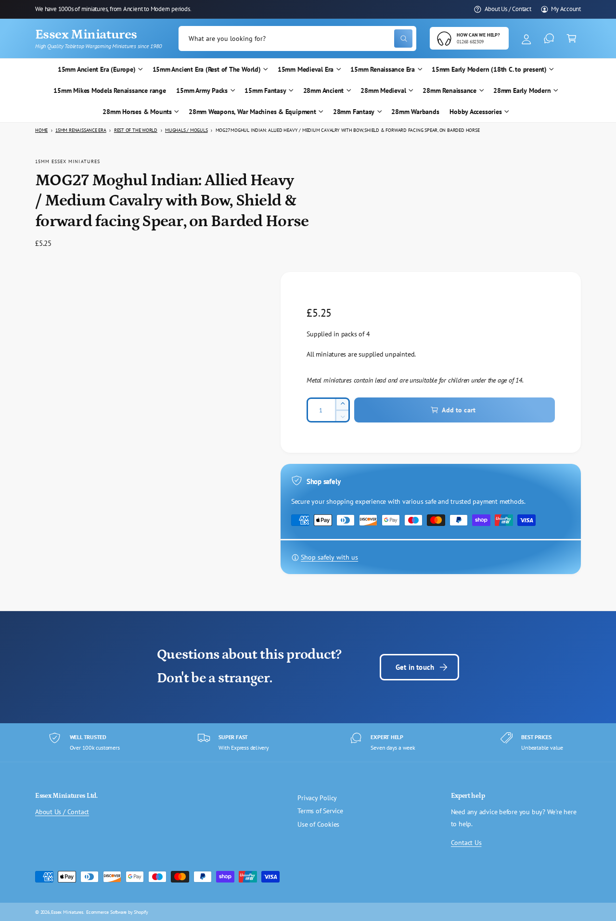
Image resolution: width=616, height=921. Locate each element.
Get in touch (415, 667)
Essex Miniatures (67, 911)
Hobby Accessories (475, 111)
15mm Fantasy (265, 90)
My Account (566, 9)
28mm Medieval (383, 90)
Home (41, 130)
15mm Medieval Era (306, 69)
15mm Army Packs (202, 90)
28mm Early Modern (522, 90)
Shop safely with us (329, 557)
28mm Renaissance (449, 90)
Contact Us (466, 842)
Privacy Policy (317, 797)
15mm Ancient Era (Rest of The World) (207, 69)
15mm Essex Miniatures (67, 161)
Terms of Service (320, 810)
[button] (571, 38)
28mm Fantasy (353, 111)
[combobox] (297, 38)
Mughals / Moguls (186, 130)
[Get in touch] (549, 38)
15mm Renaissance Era (382, 69)
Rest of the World (135, 130)
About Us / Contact (508, 9)
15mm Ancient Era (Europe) (97, 69)
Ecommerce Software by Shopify (117, 911)
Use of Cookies (318, 824)
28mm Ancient (323, 90)
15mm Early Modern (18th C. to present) (489, 69)
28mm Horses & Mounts (137, 111)
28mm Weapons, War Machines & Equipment (252, 111)
